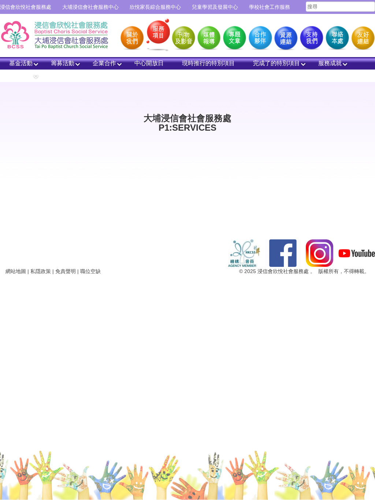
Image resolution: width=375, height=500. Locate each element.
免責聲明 (65, 271)
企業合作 (104, 63)
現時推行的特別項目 (208, 63)
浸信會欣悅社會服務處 (25, 7)
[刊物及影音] (183, 36)
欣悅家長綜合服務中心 (155, 7)
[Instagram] (319, 252)
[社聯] (244, 252)
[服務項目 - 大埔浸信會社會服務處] (58, 34)
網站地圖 (15, 271)
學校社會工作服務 (269, 7)
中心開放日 (149, 63)
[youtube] (356, 252)
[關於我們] (131, 36)
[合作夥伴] (259, 36)
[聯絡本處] (336, 36)
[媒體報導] (208, 36)
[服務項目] (157, 36)
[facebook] (283, 252)
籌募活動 (62, 63)
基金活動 (21, 63)
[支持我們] (311, 36)
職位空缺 (90, 271)
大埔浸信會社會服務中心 (90, 7)
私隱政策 (40, 271)
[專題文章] (234, 36)
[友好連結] (362, 36)
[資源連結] (285, 36)
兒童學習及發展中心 (215, 7)
